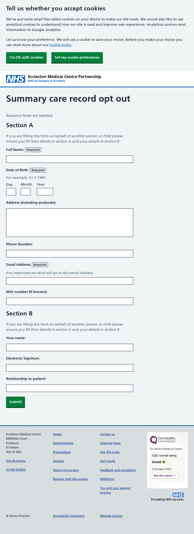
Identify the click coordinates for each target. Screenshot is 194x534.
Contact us (107, 434)
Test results (107, 461)
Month (26, 184)
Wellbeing (107, 479)
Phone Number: (19, 244)
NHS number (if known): (26, 292)
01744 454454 (16, 470)
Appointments (63, 443)
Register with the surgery (70, 479)
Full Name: (23, 149)
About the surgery (66, 470)
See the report (163, 475)
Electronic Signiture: (23, 358)
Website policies (111, 516)
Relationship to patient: (26, 379)
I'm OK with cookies (26, 57)
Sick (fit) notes (110, 452)
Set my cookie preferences (77, 57)
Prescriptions (62, 452)
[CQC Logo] (162, 443)
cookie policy (60, 45)
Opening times (110, 443)
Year (41, 184)
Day (9, 184)
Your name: (16, 338)
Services (58, 461)
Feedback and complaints (118, 470)
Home (57, 434)
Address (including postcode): (31, 202)
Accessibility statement (68, 516)
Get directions (16, 461)
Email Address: (26, 264)
